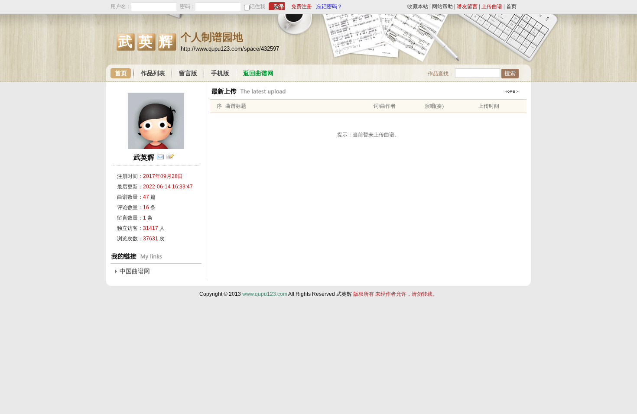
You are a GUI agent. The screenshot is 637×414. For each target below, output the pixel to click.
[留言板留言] (170, 157)
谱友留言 (467, 6)
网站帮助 (442, 6)
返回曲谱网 (258, 73)
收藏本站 (417, 6)
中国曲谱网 (135, 271)
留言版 (188, 73)
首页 (511, 6)
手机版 (220, 73)
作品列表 (153, 73)
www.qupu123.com (264, 294)
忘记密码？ (329, 6)
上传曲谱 (491, 6)
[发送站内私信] (160, 157)
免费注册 (301, 6)
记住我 (257, 6)
